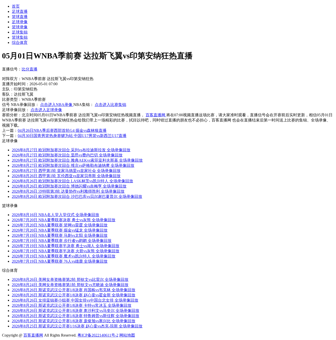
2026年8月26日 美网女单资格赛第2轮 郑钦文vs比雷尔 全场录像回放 (70, 279)
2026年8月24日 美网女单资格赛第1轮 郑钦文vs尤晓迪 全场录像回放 (70, 285)
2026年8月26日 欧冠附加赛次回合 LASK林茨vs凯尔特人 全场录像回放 (72, 181)
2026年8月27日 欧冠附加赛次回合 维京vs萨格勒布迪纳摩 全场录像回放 (73, 165)
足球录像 (20, 22)
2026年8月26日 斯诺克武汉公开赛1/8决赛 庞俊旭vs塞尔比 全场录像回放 (73, 321)
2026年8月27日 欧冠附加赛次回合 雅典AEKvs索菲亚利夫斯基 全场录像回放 (77, 160)
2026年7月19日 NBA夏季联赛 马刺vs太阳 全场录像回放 (59, 235)
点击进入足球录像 (46, 110)
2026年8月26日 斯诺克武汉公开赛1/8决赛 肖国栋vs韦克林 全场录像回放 (73, 290)
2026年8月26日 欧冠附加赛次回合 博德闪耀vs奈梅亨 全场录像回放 (69, 186)
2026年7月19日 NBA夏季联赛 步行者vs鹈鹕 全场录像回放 (61, 240)
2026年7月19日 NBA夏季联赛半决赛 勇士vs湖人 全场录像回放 (65, 246)
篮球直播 (20, 17)
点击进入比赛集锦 (110, 104)
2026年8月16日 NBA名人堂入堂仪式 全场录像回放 (55, 215)
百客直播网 (156, 115)
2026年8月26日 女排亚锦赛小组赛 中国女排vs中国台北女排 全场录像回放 (75, 300)
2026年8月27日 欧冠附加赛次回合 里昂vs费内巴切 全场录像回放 (67, 155)
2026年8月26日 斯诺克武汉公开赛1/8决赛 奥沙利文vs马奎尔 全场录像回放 (75, 310)
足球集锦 (20, 32)
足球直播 (20, 11)
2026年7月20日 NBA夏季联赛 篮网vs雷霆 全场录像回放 (59, 225)
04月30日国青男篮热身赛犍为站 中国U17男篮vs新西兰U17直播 (72, 136)
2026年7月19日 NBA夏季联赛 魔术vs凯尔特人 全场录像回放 (63, 256)
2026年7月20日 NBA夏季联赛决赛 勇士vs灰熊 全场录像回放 (63, 220)
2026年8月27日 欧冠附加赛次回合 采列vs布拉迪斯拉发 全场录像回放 (71, 150)
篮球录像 (20, 27)
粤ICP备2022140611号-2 (97, 335)
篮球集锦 (20, 37)
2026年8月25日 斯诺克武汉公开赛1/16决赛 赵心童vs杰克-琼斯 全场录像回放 (77, 326)
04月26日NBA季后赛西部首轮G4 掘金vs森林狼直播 (62, 130)
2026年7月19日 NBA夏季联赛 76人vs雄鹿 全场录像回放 (59, 261)
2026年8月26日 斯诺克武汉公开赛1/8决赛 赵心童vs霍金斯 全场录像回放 (73, 295)
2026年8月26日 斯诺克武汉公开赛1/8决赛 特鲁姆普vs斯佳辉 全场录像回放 (75, 316)
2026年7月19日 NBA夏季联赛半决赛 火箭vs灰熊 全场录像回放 (65, 251)
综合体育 (20, 42)
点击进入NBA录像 (56, 104)
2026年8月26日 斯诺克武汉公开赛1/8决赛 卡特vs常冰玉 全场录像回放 (71, 305)
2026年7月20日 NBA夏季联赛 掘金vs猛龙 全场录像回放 (59, 230)
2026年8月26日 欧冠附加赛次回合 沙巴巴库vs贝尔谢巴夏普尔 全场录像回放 (77, 196)
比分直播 (29, 69)
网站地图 (127, 335)
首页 (16, 6)
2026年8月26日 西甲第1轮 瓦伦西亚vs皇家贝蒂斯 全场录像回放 (66, 176)
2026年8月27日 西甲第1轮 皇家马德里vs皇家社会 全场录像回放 (66, 171)
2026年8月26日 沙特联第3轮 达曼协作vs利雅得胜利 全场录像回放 (68, 191)
